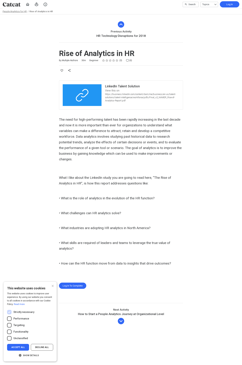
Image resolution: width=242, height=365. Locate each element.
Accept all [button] (18, 347)
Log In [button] (229, 4)
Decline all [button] (42, 347)
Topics (205, 4)
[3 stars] (110, 60)
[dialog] (30, 321)
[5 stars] (117, 60)
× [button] (52, 285)
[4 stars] (113, 60)
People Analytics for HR (15, 11)
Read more (19, 304)
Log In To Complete (73, 285)
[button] (36, 4)
